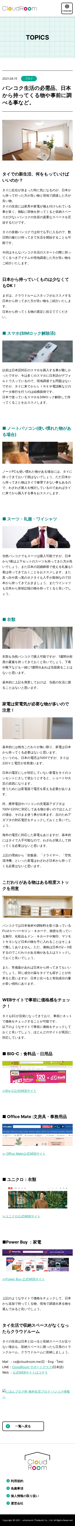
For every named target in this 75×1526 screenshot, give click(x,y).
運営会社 (17, 1503)
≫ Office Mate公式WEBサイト (24, 1154)
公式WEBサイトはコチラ (30, 1372)
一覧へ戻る (23, 1426)
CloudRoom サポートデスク (32, 1367)
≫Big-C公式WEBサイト (19, 1091)
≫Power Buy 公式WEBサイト (23, 1279)
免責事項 (17, 1488)
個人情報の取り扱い (25, 1496)
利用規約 (17, 1481)
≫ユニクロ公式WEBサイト (21, 1216)
